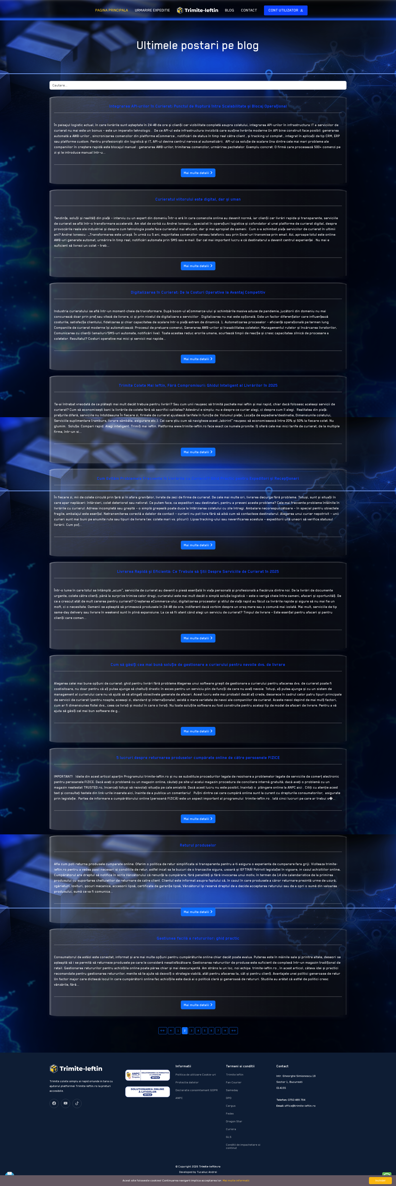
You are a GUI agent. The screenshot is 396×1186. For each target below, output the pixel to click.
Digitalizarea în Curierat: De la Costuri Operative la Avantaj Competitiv (198, 292)
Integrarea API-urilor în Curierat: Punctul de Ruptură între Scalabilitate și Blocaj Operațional (198, 106)
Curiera (231, 1129)
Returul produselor (198, 845)
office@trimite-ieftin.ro (300, 1105)
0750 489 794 (296, 1099)
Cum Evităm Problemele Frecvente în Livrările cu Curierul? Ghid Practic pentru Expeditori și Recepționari (198, 478)
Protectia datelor (187, 1082)
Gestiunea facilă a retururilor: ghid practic (198, 938)
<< (162, 1030)
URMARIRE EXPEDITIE (152, 10)
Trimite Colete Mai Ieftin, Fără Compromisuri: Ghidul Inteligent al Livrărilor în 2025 (198, 385)
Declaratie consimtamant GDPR (197, 1090)
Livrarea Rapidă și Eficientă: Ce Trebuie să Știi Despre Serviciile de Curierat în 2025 (198, 571)
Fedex (230, 1113)
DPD (228, 1098)
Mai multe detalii (197, 173)
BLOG (229, 10)
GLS (228, 1137)
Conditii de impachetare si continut (243, 1146)
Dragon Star (234, 1121)
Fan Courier (234, 1082)
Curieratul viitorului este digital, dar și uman (198, 199)
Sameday (232, 1090)
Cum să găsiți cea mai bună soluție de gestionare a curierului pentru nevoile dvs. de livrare (198, 664)
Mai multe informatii (236, 1180)
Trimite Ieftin (234, 1074)
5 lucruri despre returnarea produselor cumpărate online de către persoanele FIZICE (198, 757)
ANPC (179, 1098)
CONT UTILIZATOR (284, 10)
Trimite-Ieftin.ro (209, 1166)
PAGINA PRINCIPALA (111, 10)
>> (233, 1030)
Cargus (231, 1105)
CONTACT (249, 10)
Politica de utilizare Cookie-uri (196, 1074)
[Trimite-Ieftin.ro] (194, 10)
